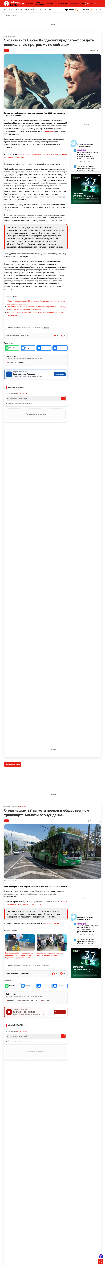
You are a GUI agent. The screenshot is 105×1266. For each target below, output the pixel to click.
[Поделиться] (100, 1261)
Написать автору (94, 50)
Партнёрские (74, 3)
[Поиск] (91, 3)
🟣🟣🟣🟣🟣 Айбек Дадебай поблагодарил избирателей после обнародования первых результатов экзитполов (87, 154)
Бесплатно (46, 1000)
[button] (92, 9)
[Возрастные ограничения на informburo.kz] (86, 3)
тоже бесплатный (51, 924)
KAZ (99, 3)
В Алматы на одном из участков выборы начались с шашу (50, 954)
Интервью (50, 3)
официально (24, 806)
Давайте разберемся (39, 3)
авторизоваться (22, 393)
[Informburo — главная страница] (12, 3)
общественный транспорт (28, 1000)
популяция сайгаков (15, 363)
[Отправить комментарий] (63, 398)
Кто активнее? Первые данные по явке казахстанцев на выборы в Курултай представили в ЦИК (19, 955)
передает (49, 131)
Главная (7, 15)
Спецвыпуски (61, 3)
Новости (20, 3)
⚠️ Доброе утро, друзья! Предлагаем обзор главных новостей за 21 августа (86, 168)
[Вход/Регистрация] (95, 3)
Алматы (11, 1000)
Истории (29, 3)
